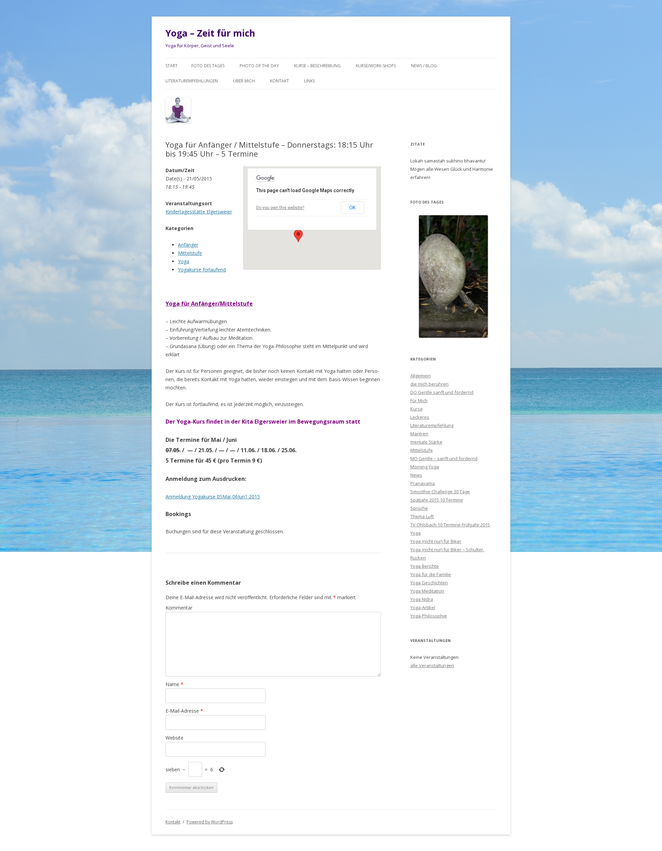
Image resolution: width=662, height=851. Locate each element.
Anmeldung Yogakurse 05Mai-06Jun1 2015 (213, 496)
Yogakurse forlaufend (202, 269)
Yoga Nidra (421, 599)
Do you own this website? (280, 207)
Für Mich (419, 400)
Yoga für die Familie (430, 574)
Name (174, 684)
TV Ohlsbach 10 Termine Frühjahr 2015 (450, 525)
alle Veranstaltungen (432, 665)
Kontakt (279, 81)
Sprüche (419, 508)
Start (172, 66)
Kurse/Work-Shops (376, 66)
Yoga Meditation (427, 591)
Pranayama (422, 483)
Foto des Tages (207, 66)
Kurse (416, 409)
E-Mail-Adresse (184, 710)
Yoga (183, 261)
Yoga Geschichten (429, 583)
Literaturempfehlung (431, 425)
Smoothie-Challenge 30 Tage (440, 491)
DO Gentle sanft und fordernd (441, 392)
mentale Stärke (426, 442)
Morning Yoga (424, 467)
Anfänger (188, 244)
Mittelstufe (190, 253)
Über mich (244, 81)
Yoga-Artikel (422, 607)
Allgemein (420, 376)
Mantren (419, 434)
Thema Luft (422, 516)
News (416, 475)
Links (309, 81)
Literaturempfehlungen (192, 81)
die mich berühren (429, 384)
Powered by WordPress (210, 822)
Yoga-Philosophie (428, 616)
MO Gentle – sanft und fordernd (444, 458)
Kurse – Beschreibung (317, 66)
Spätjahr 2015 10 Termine (436, 500)
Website (174, 737)
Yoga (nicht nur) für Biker (435, 541)
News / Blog (424, 66)
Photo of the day (259, 66)
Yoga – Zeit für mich (210, 33)
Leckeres (419, 417)
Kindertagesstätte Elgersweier (199, 211)
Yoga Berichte (424, 566)
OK (352, 207)
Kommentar (179, 607)
